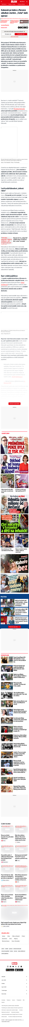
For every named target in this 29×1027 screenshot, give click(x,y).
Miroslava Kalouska (19, 108)
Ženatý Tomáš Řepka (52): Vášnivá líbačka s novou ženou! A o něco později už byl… (19, 659)
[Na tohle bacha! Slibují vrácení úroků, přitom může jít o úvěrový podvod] (7, 720)
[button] (10, 970)
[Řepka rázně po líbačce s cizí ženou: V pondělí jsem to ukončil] (7, 703)
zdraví (2, 948)
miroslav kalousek (17, 948)
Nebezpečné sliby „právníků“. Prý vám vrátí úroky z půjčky (19, 684)
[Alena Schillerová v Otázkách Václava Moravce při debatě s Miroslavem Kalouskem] (14, 320)
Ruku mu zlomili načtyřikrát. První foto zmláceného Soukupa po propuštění (19, 763)
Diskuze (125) (4, 27)
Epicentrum (4, 938)
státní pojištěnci (4, 953)
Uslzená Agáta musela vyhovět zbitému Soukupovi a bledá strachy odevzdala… (20, 711)
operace (10, 948)
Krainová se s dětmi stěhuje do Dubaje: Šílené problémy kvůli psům (19, 736)
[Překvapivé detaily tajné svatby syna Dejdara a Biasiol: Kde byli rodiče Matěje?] (7, 668)
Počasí (23, 936)
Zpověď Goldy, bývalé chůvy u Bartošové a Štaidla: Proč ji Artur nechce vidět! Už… (19, 770)
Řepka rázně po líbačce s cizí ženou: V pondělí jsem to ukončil (20, 702)
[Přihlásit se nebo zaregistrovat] (27, 1)
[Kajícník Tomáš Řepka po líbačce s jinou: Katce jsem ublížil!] (7, 780)
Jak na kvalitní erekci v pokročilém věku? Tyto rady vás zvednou (20, 694)
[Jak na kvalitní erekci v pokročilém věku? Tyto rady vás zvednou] (7, 695)
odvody (15, 951)
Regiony (16, 938)
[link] (8, 966)
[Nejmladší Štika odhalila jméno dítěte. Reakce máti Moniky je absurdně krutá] (7, 789)
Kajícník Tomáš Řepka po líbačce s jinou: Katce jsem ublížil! (19, 779)
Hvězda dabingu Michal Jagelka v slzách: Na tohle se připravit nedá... (20, 745)
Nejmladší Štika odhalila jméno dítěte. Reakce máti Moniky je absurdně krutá (19, 787)
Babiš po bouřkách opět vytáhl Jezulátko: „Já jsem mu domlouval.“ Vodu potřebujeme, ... (21, 603)
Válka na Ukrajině (15, 936)
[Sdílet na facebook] (19, 27)
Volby (8, 936)
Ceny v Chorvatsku (16, 941)
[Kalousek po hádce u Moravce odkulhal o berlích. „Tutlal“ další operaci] (14, 18)
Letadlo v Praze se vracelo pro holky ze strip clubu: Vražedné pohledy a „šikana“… (19, 754)
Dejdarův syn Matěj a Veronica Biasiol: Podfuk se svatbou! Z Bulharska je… (19, 675)
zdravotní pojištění (5, 951)
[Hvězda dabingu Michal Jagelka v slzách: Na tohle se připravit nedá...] (7, 746)
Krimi (10, 938)
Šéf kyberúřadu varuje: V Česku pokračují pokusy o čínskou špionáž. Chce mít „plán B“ (21, 620)
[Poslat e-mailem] (27, 27)
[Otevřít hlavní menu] (1, 1)
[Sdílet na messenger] (23, 27)
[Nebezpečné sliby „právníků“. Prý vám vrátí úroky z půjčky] (7, 686)
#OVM (13, 376)
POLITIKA (4, 597)
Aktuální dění (5, 933)
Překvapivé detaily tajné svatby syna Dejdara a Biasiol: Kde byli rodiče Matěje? (19, 668)
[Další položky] (27, 4)
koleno (11, 951)
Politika (2, 606)
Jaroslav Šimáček (5, 25)
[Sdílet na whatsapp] (25, 27)
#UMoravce (19, 376)
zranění (6, 948)
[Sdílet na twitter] (21, 27)
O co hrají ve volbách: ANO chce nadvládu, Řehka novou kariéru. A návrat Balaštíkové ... (21, 611)
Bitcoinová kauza (5, 941)
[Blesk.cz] (14, 1)
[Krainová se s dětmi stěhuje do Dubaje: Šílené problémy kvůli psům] (7, 737)
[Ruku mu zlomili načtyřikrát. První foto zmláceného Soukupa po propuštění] (7, 763)
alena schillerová (21, 951)
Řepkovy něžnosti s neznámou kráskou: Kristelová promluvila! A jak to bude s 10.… (20, 729)
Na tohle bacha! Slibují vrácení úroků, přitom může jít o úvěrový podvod (20, 719)
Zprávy (3, 936)
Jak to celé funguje (14, 36)
